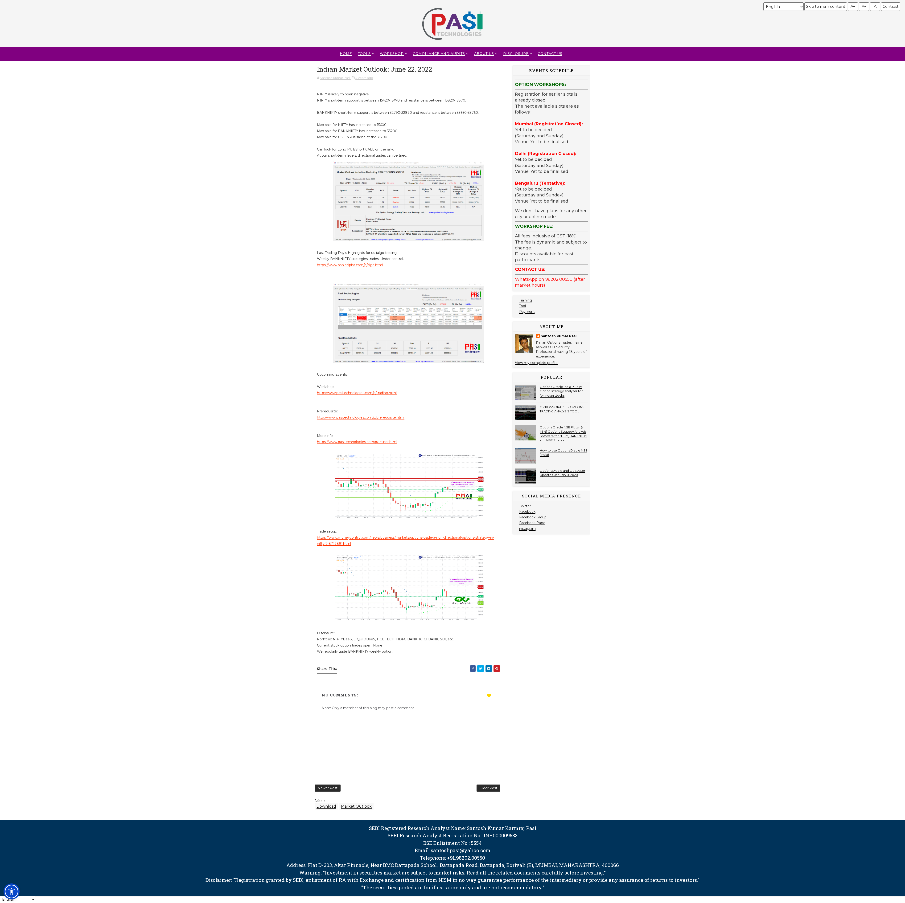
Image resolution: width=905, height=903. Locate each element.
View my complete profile (536, 363)
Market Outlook (356, 806)
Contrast (891, 6)
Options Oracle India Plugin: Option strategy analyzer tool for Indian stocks (562, 391)
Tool (522, 306)
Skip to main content (825, 6)
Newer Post (327, 788)
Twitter (525, 506)
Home (346, 54)
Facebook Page (532, 523)
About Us (484, 54)
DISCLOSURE (516, 54)
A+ (853, 6)
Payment (527, 311)
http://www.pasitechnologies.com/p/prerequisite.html (360, 417)
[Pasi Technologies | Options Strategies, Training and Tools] (452, 42)
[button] (11, 891)
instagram (527, 528)
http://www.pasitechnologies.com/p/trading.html (357, 393)
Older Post (488, 788)
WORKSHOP (392, 54)
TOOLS (364, 54)
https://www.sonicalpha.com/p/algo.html (350, 265)
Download (326, 806)
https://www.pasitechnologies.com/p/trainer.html (357, 442)
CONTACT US (550, 54)
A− (864, 6)
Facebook (527, 511)
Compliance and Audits (439, 54)
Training (525, 300)
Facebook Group (533, 517)
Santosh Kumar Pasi (558, 336)
